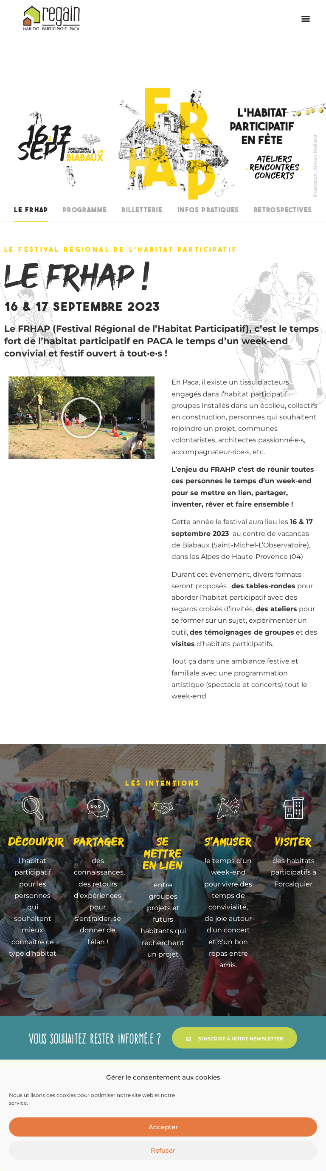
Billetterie (142, 210)
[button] (305, 18)
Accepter (163, 1127)
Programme (85, 210)
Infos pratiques (208, 210)
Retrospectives (283, 210)
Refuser (163, 1150)
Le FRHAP (31, 210)
